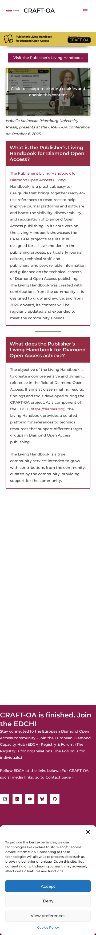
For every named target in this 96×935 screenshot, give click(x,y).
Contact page (58, 777)
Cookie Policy (48, 927)
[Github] (54, 799)
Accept (48, 886)
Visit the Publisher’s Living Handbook (48, 58)
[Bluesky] (42, 799)
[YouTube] (29, 799)
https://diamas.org (47, 409)
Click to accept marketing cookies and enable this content (48, 91)
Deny (48, 900)
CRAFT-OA (39, 10)
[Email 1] (4, 799)
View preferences (48, 915)
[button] (88, 832)
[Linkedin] (17, 799)
